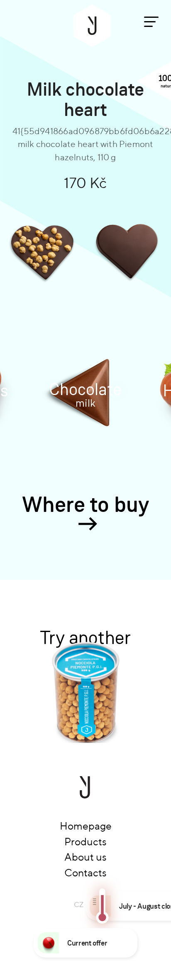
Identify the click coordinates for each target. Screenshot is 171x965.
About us (85, 857)
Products (85, 841)
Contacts (85, 872)
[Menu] (151, 22)
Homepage (86, 826)
